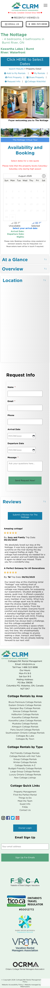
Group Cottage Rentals (25, 759)
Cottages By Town (25, 739)
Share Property (36, 77)
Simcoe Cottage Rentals (25, 711)
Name (12, 387)
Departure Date (16, 443)
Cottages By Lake (25, 736)
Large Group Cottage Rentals (25, 771)
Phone (11, 415)
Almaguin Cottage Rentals (25, 726)
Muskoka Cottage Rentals (25, 723)
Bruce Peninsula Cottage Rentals (25, 702)
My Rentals (39, 73)
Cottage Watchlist (37, 81)
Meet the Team (25, 801)
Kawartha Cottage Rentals (25, 717)
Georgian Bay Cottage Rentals (25, 708)
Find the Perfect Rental (25, 795)
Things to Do (25, 798)
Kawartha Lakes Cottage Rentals (25, 720)
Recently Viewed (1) (26, 18)
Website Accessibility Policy (12, 985)
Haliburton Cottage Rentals (25, 714)
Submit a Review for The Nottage (25, 515)
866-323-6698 (39, 24)
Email (11, 401)
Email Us (13, 24)
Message (13, 457)
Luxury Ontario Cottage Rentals (25, 774)
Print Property (15, 77)
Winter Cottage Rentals (25, 762)
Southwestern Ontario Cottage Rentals (25, 733)
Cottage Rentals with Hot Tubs (25, 756)
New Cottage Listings (25, 777)
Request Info (13, 81)
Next (46, 106)
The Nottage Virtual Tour (25, 140)
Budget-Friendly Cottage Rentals (25, 768)
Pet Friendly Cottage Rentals (25, 753)
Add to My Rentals (16, 73)
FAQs (25, 807)
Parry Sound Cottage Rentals (25, 730)
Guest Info (25, 804)
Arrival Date (14, 429)
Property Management (25, 791)
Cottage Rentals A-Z (25, 765)
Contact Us (25, 810)
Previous (3, 106)
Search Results (16, 69)
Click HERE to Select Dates (25, 61)
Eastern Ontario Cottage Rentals (25, 705)
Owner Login (25, 828)
